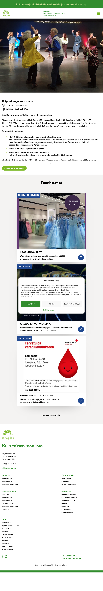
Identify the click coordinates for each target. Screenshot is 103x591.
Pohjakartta (6, 528)
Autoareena (65, 509)
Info (4, 520)
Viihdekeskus (7, 481)
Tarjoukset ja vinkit (68, 500)
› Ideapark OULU (69, 556)
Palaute (5, 540)
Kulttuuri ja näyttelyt (10, 484)
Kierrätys (5, 543)
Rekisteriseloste (49, 310)
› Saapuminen (9, 468)
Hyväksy (31, 304)
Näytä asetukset (72, 304)
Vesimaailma (7, 478)
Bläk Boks (65, 481)
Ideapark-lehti (67, 512)
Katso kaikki (49, 416)
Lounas (64, 503)
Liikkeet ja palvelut (68, 494)
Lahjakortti (65, 506)
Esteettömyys (7, 534)
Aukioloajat (6, 522)
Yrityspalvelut (7, 549)
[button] (99, 13)
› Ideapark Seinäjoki (71, 558)
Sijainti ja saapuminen (10, 525)
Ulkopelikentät (8, 503)
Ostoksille (66, 491)
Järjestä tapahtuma (68, 484)
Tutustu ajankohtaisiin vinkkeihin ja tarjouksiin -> (49, 5)
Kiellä (51, 304)
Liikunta (5, 509)
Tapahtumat (66, 478)
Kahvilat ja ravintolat (69, 497)
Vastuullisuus (7, 546)
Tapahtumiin (67, 475)
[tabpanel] (51, 51)
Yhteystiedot (7, 537)
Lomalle (6, 475)
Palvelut (5, 531)
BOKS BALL (6, 494)
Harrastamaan (9, 491)
